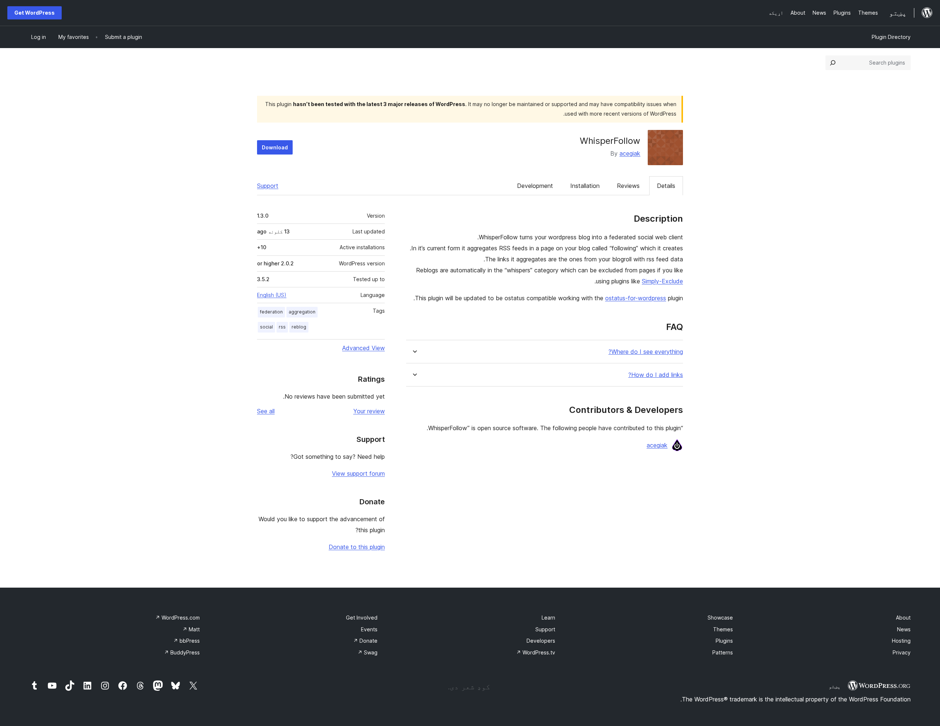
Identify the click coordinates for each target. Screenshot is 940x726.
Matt (191, 629)
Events (369, 629)
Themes (723, 629)
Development (535, 185)
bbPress (186, 641)
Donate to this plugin (357, 547)
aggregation (302, 312)
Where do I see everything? (645, 351)
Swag (367, 652)
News (904, 629)
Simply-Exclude (662, 281)
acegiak (629, 153)
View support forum (358, 473)
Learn (548, 617)
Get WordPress (34, 13)
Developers (541, 641)
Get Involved (361, 617)
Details (666, 185)
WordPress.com (177, 617)
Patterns (722, 652)
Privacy (902, 652)
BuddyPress (182, 652)
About (903, 617)
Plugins (724, 641)
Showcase (720, 617)
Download (275, 147)
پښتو (834, 686)
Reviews (628, 185)
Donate (365, 641)
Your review (369, 411)
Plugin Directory (891, 37)
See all (266, 411)
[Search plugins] (832, 62)
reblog (299, 327)
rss (282, 327)
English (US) (271, 295)
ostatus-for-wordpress (635, 298)
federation (271, 312)
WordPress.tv (535, 652)
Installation (585, 185)
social (266, 327)
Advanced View (363, 348)
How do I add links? (655, 374)
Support (267, 185)
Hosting (901, 641)
